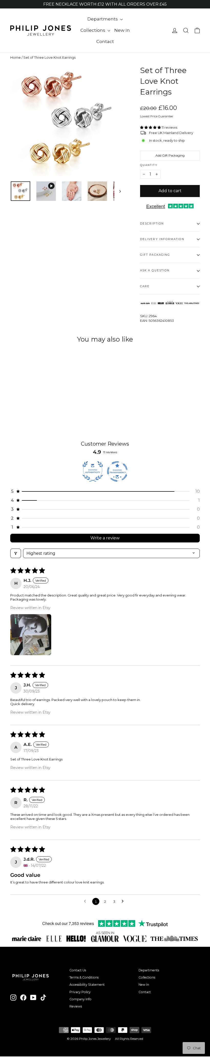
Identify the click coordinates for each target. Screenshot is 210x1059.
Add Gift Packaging (170, 155)
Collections (93, 30)
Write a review (105, 538)
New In (122, 30)
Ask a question (155, 270)
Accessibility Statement (87, 984)
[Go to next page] (124, 901)
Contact (105, 41)
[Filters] (15, 553)
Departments (103, 19)
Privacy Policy (80, 992)
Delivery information (162, 239)
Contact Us (77, 970)
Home (15, 57)
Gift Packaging (155, 254)
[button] (151, 127)
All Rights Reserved (129, 1039)
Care (145, 286)
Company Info (80, 999)
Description (152, 223)
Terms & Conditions (84, 977)
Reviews (75, 1006)
